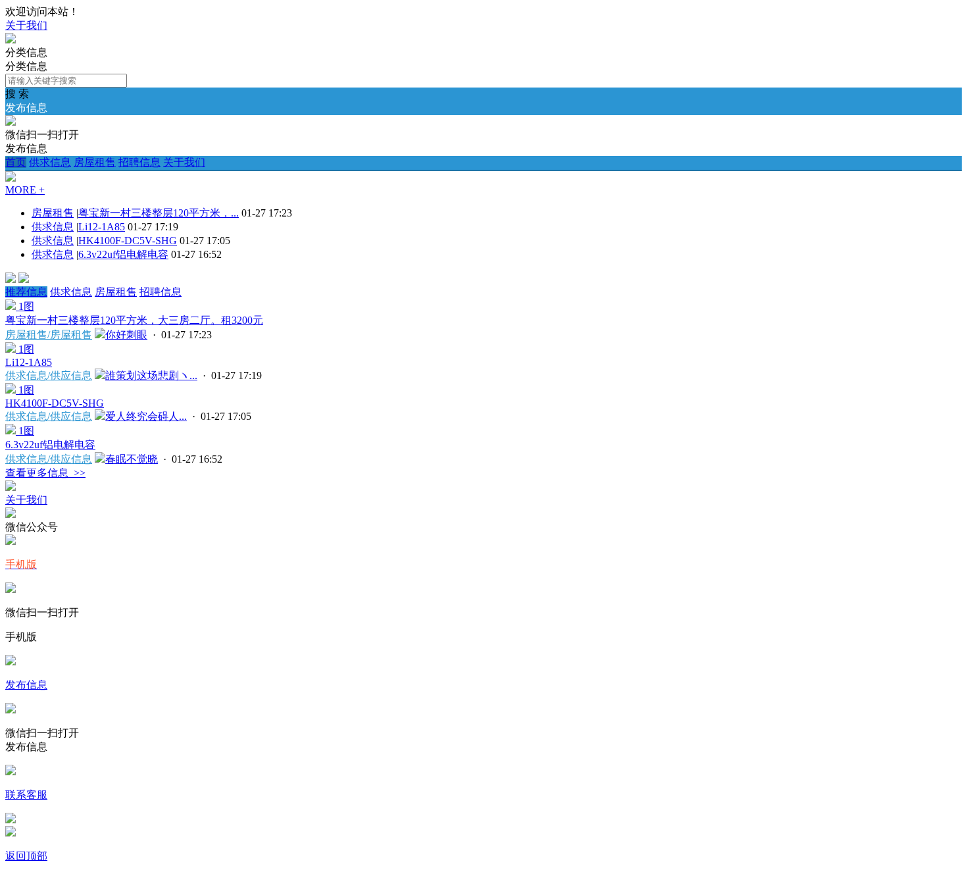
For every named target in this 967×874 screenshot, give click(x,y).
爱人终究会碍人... (146, 416)
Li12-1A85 (101, 226)
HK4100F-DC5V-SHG (127, 240)
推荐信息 (26, 291)
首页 (15, 162)
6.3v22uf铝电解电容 (123, 254)
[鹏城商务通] (10, 39)
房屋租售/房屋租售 (48, 334)
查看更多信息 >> (45, 472)
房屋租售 (95, 162)
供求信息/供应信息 (48, 375)
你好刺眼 (126, 334)
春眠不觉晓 (131, 459)
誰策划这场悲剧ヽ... (151, 375)
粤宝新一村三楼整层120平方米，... (158, 212)
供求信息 (50, 162)
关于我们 (26, 25)
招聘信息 (139, 162)
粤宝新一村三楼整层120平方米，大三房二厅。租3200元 (134, 320)
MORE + (25, 189)
